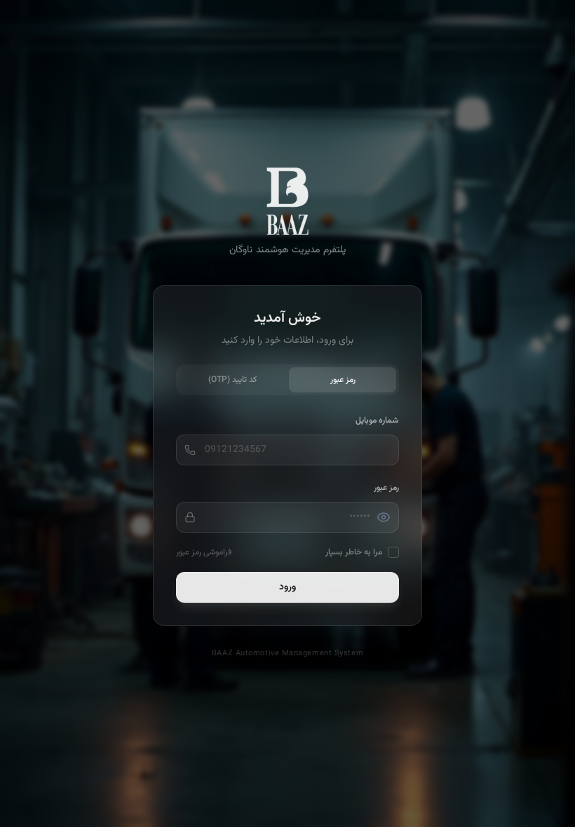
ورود (287, 587)
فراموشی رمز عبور (203, 552)
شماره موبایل (377, 420)
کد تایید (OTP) (232, 380)
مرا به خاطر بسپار (353, 552)
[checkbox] (393, 552)
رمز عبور (343, 380)
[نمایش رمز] (384, 517)
